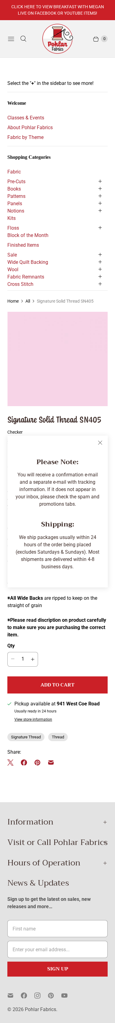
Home (13, 301)
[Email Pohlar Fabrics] (14, 995)
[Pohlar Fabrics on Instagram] (41, 995)
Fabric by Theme (25, 137)
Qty (11, 646)
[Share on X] (12, 762)
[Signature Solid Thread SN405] (57, 359)
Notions (15, 211)
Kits (11, 218)
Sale (12, 255)
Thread (58, 737)
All (27, 301)
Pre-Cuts (16, 181)
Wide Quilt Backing (27, 262)
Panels (14, 203)
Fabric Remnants (25, 277)
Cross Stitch (20, 284)
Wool (12, 269)
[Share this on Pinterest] (37, 762)
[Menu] (11, 38)
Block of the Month (27, 235)
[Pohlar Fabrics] (57, 39)
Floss (13, 228)
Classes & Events (25, 118)
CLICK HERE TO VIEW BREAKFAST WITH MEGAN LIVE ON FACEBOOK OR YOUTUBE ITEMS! (57, 10)
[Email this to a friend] (51, 762)
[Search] (23, 38)
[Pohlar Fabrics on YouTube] (68, 995)
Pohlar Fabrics (40, 1009)
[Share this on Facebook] (24, 762)
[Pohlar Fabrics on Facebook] (27, 995)
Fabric (14, 172)
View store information (33, 720)
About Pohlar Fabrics (30, 127)
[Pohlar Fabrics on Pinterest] (54, 995)
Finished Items (23, 245)
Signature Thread (26, 737)
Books (14, 189)
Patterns (16, 196)
